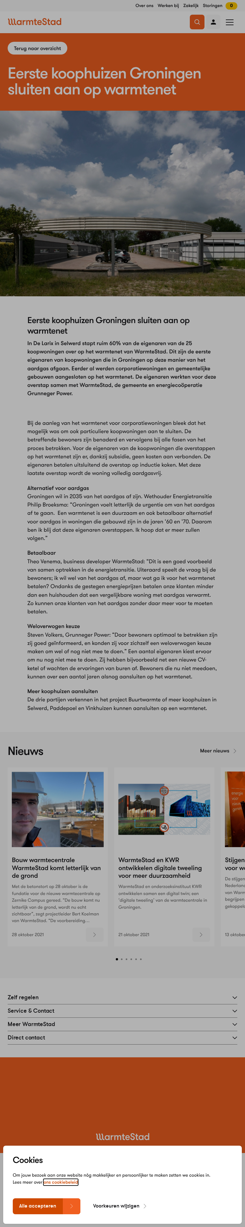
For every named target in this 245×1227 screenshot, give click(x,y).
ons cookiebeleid (61, 1182)
